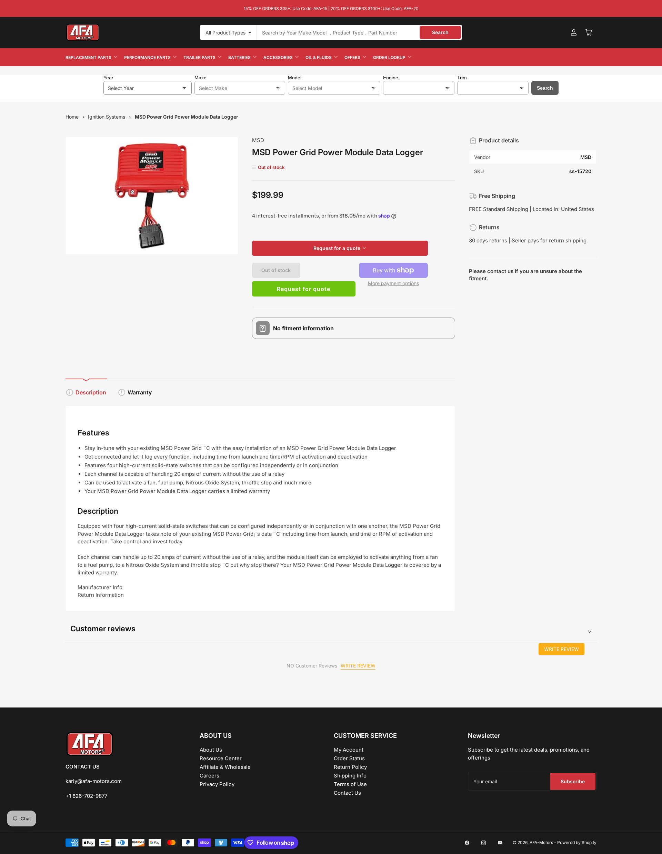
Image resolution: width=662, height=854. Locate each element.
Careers (209, 775)
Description (91, 392)
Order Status (349, 758)
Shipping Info (350, 775)
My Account (348, 749)
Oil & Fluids (318, 57)
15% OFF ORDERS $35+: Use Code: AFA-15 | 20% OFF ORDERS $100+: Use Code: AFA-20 (331, 8)
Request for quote (303, 288)
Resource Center (221, 758)
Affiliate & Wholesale (225, 767)
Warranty (140, 392)
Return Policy (350, 767)
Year (108, 77)
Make (200, 77)
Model (294, 77)
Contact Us (347, 793)
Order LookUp (389, 57)
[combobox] (359, 32)
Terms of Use (350, 784)
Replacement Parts (88, 57)
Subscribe (573, 781)
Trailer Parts (199, 57)
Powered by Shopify (576, 842)
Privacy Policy (217, 784)
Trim (462, 77)
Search (440, 32)
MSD (258, 140)
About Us (211, 749)
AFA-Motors (541, 842)
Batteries (239, 57)
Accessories (278, 57)
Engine (390, 77)
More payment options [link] (393, 283)
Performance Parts (147, 57)
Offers (352, 57)
